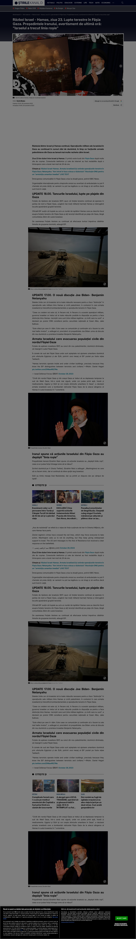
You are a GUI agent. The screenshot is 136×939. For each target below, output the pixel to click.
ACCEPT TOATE (121, 918)
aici (22, 930)
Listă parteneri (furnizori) (67, 922)
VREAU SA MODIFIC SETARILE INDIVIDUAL (121, 924)
